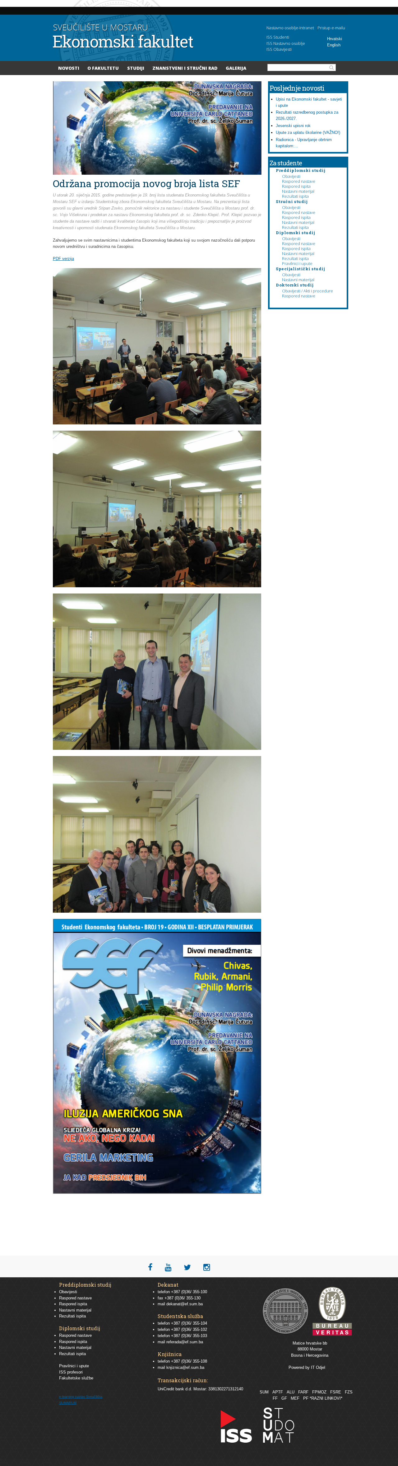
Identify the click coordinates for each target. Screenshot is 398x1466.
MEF (295, 1398)
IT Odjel (318, 1367)
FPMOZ (319, 1392)
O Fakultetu (103, 68)
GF (284, 1398)
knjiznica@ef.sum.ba (185, 1367)
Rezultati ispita (295, 196)
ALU (290, 1392)
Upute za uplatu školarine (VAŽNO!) (308, 132)
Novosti (68, 68)
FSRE (335, 1392)
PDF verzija (63, 258)
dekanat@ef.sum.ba (184, 1304)
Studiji (135, 68)
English (333, 45)
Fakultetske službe (76, 1378)
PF (305, 1398)
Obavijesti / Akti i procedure (307, 291)
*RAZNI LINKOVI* (326, 1398)
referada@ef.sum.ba (184, 1342)
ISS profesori (71, 1372)
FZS (349, 1392)
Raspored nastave (298, 181)
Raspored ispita (296, 186)
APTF (277, 1392)
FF (275, 1398)
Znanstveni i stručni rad (184, 68)
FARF (303, 1392)
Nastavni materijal (298, 191)
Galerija (236, 68)
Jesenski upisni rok (293, 125)
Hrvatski (334, 38)
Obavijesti (291, 176)
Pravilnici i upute (297, 263)
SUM (264, 1392)
